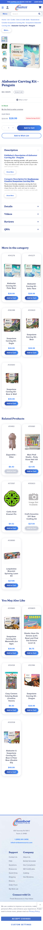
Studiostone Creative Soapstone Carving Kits (21, 180)
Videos (8, 214)
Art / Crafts (11, 19)
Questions (13, 865)
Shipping (12, 877)
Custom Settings (21, 924)
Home (4, 19)
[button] (5, 45)
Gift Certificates (29, 869)
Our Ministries (28, 877)
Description (11, 150)
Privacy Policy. (34, 911)
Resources (13, 869)
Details (8, 206)
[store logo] (21, 7)
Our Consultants (29, 865)
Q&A (7, 229)
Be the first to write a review (12, 109)
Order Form (13, 885)
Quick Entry (13, 873)
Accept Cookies (21, 918)
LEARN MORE (38, 2)
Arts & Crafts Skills (22, 19)
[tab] (6, 30)
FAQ (10, 861)
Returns (12, 881)
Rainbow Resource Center (21, 822)
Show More (10, 172)
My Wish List (13, 889)
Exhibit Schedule (29, 861)
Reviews (9, 221)
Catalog (26, 873)
